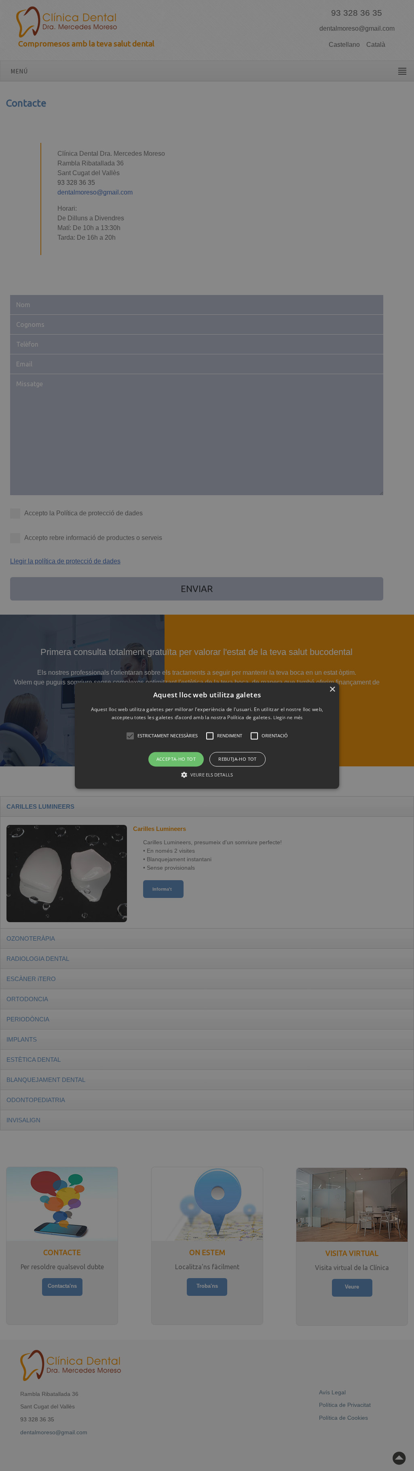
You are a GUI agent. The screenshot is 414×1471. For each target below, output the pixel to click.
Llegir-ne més (288, 717)
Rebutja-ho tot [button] (237, 759)
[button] (207, 735)
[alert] (207, 735)
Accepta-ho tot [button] (176, 759)
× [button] (332, 689)
